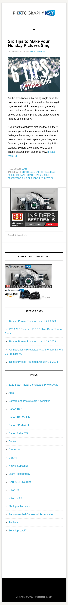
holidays (20, 175)
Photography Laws (19, 506)
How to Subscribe (18, 465)
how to (30, 175)
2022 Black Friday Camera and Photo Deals (33, 384)
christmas (27, 172)
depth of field (41, 172)
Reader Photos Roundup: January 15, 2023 (33, 361)
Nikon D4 (14, 490)
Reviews (13, 522)
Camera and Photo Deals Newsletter (29, 401)
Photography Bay (34, 13)
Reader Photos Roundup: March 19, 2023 (32, 341)
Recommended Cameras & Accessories (31, 514)
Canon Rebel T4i (18, 433)
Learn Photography (19, 473)
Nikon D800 (15, 498)
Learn (25, 169)
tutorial (48, 178)
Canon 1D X (15, 409)
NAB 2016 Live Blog (20, 482)
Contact (13, 441)
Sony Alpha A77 (18, 530)
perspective (14, 178)
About (12, 392)
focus (11, 175)
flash (53, 172)
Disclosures (15, 449)
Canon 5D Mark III (19, 425)
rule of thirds (30, 178)
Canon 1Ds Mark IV (20, 417)
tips (41, 178)
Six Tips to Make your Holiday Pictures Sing (29, 43)
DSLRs (13, 457)
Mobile (45, 175)
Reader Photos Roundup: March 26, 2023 (32, 321)
